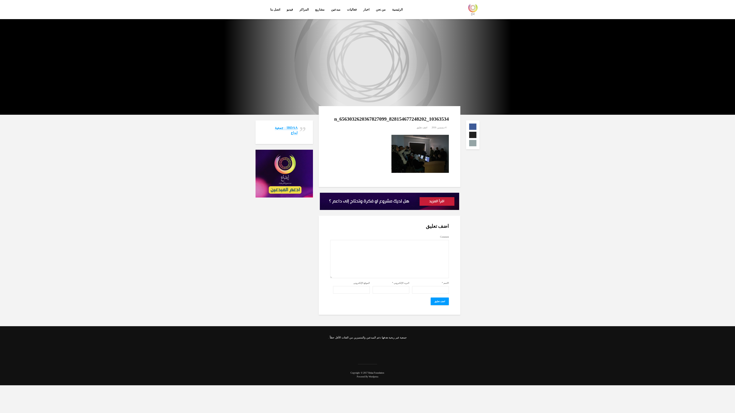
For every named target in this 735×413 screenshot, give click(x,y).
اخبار (366, 9)
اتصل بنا (275, 9)
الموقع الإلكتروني (361, 283)
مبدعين (336, 9)
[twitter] (372, 349)
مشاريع (320, 9)
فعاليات (352, 9)
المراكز (304, 9)
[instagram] (362, 349)
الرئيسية (397, 9)
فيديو (290, 9)
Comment (444, 237)
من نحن (381, 9)
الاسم (445, 283)
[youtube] (352, 349)
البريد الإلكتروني (400, 283)
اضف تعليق (422, 127)
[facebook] (382, 349)
